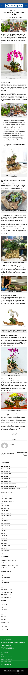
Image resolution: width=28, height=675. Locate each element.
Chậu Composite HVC (6, 473)
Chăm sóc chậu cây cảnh (6, 659)
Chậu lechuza (4, 553)
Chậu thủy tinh (4, 535)
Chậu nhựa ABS (4, 520)
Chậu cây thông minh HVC (6, 594)
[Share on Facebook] (12, 434)
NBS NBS (20, 17)
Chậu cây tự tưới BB (5, 575)
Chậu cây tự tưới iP (5, 582)
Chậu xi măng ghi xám (6, 629)
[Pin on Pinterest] (16, 434)
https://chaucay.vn (22, 428)
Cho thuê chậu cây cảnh (6, 656)
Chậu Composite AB (5, 466)
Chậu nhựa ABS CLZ (5, 523)
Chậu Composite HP (5, 471)
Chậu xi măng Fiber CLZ (6, 528)
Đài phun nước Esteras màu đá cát (8, 560)
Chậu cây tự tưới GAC (5, 577)
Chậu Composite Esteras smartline (8, 483)
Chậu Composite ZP (5, 478)
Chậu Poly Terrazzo (5, 518)
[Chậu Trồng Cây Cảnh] (14, 5)
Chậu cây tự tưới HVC (5, 580)
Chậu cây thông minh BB (6, 589)
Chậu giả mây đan (5, 550)
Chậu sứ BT (3, 616)
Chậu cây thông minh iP (6, 597)
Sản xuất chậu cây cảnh (6, 661)
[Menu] (2, 5)
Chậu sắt (3, 533)
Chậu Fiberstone (4, 510)
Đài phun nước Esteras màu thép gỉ (8, 567)
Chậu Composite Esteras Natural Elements (10, 488)
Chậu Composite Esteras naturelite (9, 486)
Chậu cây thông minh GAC (6, 592)
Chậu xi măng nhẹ (5, 505)
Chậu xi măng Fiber (5, 525)
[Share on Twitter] (14, 434)
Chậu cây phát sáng (5, 545)
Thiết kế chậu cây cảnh (6, 664)
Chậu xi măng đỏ (4, 626)
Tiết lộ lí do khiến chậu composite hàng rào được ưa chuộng (20, 454)
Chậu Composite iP (5, 476)
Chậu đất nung (4, 548)
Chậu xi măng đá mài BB (6, 495)
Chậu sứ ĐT (3, 619)
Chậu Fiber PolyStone (6, 515)
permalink (14, 439)
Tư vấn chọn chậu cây (14, 10)
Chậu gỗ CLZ (4, 604)
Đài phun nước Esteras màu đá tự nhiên (9, 565)
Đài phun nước (4, 538)
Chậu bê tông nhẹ (5, 508)
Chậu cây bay (4, 543)
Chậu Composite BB (5, 468)
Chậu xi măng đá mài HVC (6, 498)
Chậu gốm (3, 530)
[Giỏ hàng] (26, 5)
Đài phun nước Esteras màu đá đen (8, 562)
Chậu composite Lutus (6, 481)
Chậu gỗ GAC (4, 540)
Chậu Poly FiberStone (6, 513)
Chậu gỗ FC (3, 607)
